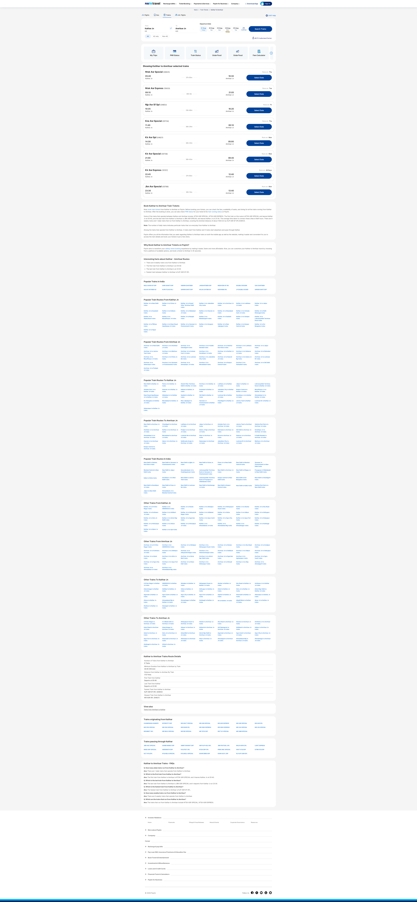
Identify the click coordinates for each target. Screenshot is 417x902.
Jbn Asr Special (153, 186)
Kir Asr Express (153, 170)
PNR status (189, 212)
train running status (215, 212)
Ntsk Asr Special (154, 72)
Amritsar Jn (230, 78)
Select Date (259, 78)
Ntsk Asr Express (154, 88)
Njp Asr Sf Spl (152, 104)
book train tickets (154, 209)
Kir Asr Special (153, 153)
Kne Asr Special (153, 121)
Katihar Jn (148, 78)
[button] (243, 29)
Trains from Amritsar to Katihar (154, 709)
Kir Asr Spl (150, 137)
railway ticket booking (173, 248)
